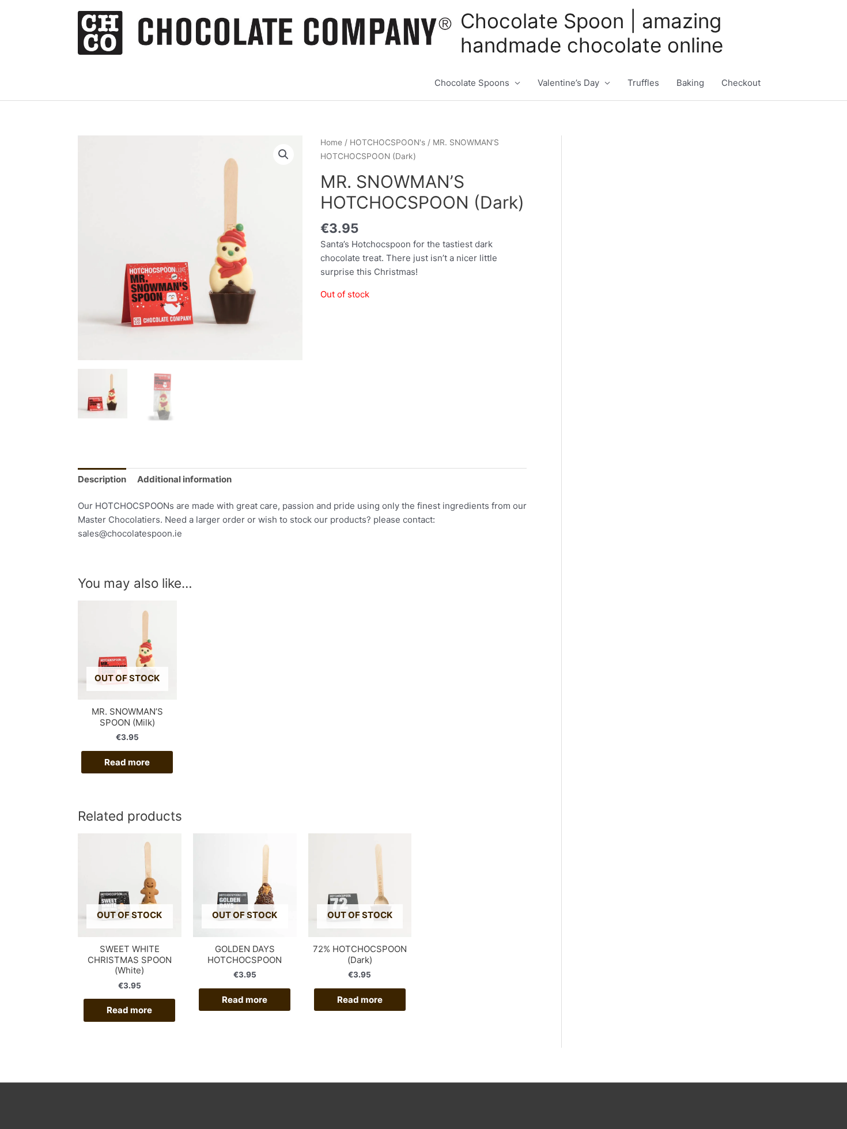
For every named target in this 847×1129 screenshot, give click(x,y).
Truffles (643, 82)
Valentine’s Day (568, 82)
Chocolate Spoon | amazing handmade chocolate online (591, 33)
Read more (127, 762)
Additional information (184, 479)
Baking (690, 82)
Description (102, 479)
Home (331, 142)
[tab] (102, 479)
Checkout (741, 82)
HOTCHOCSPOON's (387, 142)
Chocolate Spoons (471, 82)
